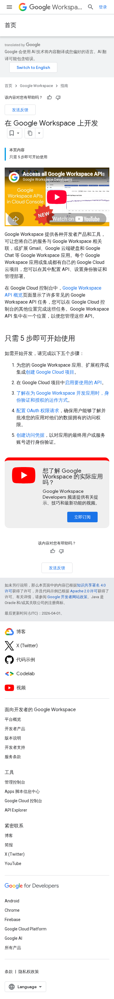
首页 (10, 25)
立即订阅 (82, 517)
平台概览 (13, 719)
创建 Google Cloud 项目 (50, 372)
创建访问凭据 (30, 435)
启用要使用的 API (83, 382)
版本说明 (13, 738)
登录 (103, 7)
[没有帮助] (58, 97)
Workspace (67, 7)
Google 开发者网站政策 (67, 597)
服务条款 (13, 756)
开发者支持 (15, 747)
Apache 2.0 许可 (84, 591)
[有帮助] (49, 97)
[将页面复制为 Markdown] (30, 133)
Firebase (12, 919)
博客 (9, 835)
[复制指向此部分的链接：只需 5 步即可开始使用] (81, 338)
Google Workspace (36, 85)
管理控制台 (15, 782)
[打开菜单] (9, 7)
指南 (64, 85)
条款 (9, 971)
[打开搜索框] (90, 7)
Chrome (12, 910)
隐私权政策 (28, 971)
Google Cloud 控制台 (23, 800)
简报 (9, 845)
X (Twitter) (15, 854)
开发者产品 (15, 728)
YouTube (13, 863)
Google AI (13, 938)
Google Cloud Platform (25, 929)
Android (12, 901)
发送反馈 (20, 109)
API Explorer (16, 810)
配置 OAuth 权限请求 (37, 410)
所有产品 (13, 947)
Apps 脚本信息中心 (22, 791)
